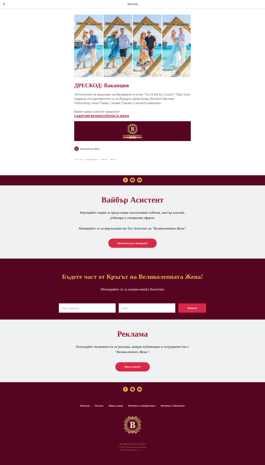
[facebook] (125, 180)
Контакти (85, 405)
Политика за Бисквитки (173, 405)
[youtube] (139, 180)
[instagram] (132, 180)
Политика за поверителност (142, 405)
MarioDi (142, 449)
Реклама (99, 405)
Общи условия (116, 405)
